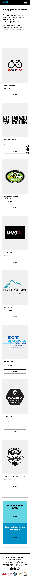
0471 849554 (8, 145)
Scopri (15, 94)
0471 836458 (8, 365)
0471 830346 (8, 256)
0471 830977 (8, 421)
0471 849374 (8, 480)
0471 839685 (8, 201)
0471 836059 (8, 310)
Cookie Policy (18, 564)
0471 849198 (8, 88)
